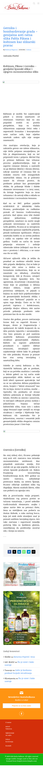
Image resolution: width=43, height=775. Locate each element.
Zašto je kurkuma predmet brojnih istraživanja (18, 671)
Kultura (29, 50)
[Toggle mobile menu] (38, 3)
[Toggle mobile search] (34, 3)
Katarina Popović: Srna (24, 656)
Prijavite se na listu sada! (21, 706)
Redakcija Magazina (11, 50)
